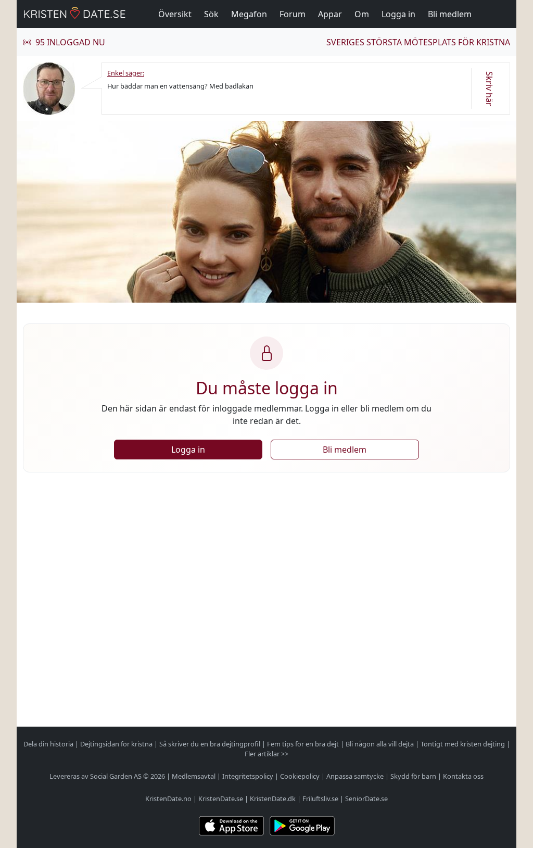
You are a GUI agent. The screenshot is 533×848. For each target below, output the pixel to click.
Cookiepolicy (300, 776)
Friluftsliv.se (320, 798)
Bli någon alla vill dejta (380, 744)
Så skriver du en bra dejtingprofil (209, 744)
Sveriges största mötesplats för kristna (418, 42)
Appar (330, 14)
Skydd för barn (413, 776)
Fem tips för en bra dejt (303, 744)
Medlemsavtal (193, 776)
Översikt (175, 14)
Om (361, 14)
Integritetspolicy (247, 776)
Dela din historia (48, 744)
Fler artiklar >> (266, 753)
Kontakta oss (463, 776)
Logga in (398, 14)
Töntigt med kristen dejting (463, 744)
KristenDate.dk (273, 798)
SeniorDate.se (366, 798)
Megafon (249, 14)
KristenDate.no (168, 798)
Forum (293, 14)
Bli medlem (450, 14)
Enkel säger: (125, 73)
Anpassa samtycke (355, 776)
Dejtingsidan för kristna (116, 744)
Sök (211, 14)
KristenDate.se (220, 798)
